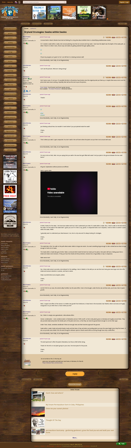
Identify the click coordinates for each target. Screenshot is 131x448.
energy (10, 52)
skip (10, 108)
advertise (43, 446)
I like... (24, 89)
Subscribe (10, 2)
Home (3, 2)
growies (10, 33)
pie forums (10, 140)
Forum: (26, 28)
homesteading (10, 47)
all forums (10, 150)
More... (75, 438)
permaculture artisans (10, 94)
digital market (10, 131)
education (10, 103)
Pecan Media (43, 87)
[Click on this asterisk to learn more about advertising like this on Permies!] (107, 19)
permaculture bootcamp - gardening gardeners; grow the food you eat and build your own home (80, 431)
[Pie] (16, 2)
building (10, 42)
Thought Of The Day (53, 420)
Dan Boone (26, 76)
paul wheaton (86, 446)
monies (10, 56)
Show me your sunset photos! (57, 408)
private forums (10, 145)
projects (10, 126)
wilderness (10, 80)
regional (10, 98)
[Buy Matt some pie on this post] (113, 37)
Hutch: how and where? (54, 393)
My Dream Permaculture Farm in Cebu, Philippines (65, 405)
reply (75, 374)
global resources (10, 117)
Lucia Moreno (27, 65)
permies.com (10, 136)
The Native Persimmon (54, 89)
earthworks (33, 28)
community (10, 75)
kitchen (10, 61)
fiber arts (10, 84)
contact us (36, 446)
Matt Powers (27, 36)
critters (10, 38)
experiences (10, 112)
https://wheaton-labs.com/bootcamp (52, 362)
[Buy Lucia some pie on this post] (113, 66)
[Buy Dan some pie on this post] (113, 77)
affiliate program (51, 446)
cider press (10, 122)
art (10, 89)
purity (10, 66)
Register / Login (124, 2)
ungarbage (10, 70)
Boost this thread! (74, 384)
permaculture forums (10, 28)
